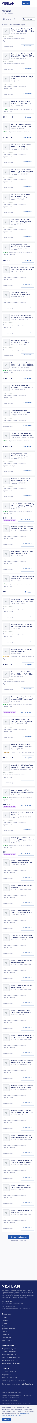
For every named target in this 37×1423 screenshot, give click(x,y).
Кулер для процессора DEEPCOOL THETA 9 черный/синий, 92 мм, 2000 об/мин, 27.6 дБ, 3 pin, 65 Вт (22, 455)
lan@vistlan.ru (6, 1374)
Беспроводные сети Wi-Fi (11, 1357)
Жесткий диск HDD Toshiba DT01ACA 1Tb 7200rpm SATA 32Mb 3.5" (21, 103)
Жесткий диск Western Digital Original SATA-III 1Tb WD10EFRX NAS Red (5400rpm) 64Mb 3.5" (22, 55)
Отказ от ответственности (9, 1400)
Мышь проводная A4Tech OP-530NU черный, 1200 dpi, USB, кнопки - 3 (21, 791)
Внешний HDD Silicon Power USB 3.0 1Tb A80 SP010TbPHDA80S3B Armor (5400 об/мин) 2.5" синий (22, 814)
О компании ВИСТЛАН (9, 1360)
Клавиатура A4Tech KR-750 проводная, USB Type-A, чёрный (22, 839)
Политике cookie (24, 1413)
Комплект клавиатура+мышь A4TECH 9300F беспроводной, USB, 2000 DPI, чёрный (21, 625)
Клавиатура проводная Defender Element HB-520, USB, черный (22, 577)
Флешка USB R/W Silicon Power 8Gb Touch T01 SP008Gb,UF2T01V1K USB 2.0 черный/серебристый (21, 887)
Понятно (6, 1419)
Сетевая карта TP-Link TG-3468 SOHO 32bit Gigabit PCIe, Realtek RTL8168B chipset (22, 600)
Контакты (5, 1331)
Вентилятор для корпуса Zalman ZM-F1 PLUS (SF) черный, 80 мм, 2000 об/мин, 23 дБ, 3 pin (22, 269)
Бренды (4, 1323)
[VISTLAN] (8, 3)
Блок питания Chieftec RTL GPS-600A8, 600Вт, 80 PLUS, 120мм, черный (22, 553)
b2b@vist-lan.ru (27, 1384)
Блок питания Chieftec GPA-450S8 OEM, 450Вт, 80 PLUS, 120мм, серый (21, 221)
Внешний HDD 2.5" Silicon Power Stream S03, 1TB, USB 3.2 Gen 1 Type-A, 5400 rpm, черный (22, 528)
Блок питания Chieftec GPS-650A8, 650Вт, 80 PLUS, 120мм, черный (22, 673)
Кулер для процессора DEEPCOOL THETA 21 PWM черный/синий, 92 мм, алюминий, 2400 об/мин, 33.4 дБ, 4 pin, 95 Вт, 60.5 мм (21, 246)
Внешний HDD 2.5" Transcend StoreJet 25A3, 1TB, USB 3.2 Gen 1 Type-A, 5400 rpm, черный (22, 1112)
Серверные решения (9, 1351)
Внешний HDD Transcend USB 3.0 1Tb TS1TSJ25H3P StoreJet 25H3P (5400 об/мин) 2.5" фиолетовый (22, 480)
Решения (5, 1320)
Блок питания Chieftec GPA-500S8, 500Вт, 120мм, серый (21, 721)
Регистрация (6, 1337)
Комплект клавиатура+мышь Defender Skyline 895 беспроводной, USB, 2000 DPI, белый (21, 650)
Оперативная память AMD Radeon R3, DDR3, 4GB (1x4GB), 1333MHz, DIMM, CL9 (22, 387)
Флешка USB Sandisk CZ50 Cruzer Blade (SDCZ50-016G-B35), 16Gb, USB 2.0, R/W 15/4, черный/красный (21, 1187)
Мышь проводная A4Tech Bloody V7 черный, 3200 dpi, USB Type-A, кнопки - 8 (22, 505)
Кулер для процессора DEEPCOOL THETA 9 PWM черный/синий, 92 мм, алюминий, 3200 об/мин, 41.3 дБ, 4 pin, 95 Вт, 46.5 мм (21, 341)
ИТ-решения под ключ (9, 1349)
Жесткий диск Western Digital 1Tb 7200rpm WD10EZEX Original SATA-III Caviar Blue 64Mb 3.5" (22, 30)
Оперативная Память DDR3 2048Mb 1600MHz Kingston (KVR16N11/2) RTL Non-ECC (20, 196)
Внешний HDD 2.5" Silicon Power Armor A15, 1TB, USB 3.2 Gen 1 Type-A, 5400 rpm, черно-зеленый (22, 766)
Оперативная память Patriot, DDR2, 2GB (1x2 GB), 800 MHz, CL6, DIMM (21, 146)
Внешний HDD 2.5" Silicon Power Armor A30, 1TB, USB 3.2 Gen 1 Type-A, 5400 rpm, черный (22, 1062)
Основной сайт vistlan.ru (10, 1363)
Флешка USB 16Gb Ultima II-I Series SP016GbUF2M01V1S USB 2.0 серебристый (22, 1137)
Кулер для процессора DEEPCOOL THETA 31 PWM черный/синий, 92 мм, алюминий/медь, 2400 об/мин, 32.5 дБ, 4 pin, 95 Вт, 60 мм (21, 412)
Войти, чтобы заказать (9, 520)
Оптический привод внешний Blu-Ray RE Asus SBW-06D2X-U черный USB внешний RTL (22, 316)
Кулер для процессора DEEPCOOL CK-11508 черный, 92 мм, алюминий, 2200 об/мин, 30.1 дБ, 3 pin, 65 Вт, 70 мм (22, 294)
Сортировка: (17, 19)
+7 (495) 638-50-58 (9, 1372)
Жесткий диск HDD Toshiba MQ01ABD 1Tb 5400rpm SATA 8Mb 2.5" (21, 746)
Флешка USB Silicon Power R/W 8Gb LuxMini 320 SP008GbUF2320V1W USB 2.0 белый (21, 1212)
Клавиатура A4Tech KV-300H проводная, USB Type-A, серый (22, 698)
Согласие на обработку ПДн (10, 1398)
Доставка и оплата (8, 1329)
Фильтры (8, 19)
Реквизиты (5, 1334)
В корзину (28, 117)
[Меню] (33, 3)
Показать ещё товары (19, 1237)
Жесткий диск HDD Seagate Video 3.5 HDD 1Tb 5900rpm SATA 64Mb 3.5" (21, 125)
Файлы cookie (27, 1395)
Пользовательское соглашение (11, 1395)
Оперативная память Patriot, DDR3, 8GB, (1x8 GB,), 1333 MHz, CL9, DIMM (22, 171)
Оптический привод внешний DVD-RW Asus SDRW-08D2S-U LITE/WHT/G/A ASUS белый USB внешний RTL (22, 434)
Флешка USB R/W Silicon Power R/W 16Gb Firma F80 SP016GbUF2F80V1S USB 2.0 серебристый (21, 962)
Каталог (4, 1317)
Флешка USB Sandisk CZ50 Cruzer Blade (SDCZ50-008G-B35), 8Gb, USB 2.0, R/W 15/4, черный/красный (21, 1012)
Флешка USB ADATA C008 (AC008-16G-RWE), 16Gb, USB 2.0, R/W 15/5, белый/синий (21, 862)
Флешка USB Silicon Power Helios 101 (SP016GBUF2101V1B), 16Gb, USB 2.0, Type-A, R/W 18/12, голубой (22, 1037)
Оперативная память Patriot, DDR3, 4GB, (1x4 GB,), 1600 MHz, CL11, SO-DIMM (22, 364)
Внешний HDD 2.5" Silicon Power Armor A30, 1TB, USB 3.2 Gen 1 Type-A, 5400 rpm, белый (22, 1087)
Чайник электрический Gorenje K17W (22, 78)
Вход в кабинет (7, 1340)
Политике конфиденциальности (11, 1415)
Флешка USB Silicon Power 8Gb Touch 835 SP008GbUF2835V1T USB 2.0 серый (22, 1162)
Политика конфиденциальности (11, 1392)
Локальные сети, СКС (9, 1354)
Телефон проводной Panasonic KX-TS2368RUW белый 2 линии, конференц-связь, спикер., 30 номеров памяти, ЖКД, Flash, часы (22, 937)
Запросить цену (27, 45)
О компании (6, 1326)
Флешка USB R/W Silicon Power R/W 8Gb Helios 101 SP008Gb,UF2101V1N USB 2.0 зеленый (21, 987)
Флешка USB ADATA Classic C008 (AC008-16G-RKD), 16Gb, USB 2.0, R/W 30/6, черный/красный (21, 912)
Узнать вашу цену (26, 519)
